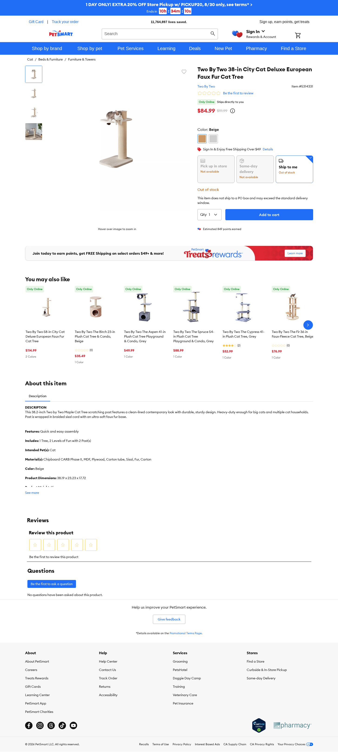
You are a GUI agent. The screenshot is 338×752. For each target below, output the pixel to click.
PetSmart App (35, 703)
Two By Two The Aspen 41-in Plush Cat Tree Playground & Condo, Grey (145, 336)
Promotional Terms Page (186, 633)
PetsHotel (180, 670)
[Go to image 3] (33, 112)
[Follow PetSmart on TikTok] (62, 725)
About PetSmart (37, 661)
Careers (31, 670)
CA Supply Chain (234, 744)
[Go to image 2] (33, 93)
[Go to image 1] (33, 74)
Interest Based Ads (207, 744)
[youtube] (73, 725)
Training (179, 686)
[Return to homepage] (61, 33)
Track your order (65, 22)
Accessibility (108, 695)
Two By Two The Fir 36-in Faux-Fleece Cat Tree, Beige (293, 334)
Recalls (144, 744)
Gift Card (36, 22)
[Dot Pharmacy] (292, 725)
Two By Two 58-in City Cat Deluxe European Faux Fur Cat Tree (45, 336)
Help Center (108, 661)
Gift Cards (33, 686)
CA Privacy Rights (262, 744)
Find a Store (255, 661)
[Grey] (213, 138)
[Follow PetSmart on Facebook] (29, 725)
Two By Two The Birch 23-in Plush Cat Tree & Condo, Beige (95, 336)
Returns (104, 686)
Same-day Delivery (261, 678)
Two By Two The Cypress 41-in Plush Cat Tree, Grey (243, 334)
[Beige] (202, 138)
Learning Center (37, 695)
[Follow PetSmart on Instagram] (40, 725)
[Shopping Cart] (304, 36)
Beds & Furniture (50, 59)
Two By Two (206, 86)
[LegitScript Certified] (259, 725)
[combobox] (160, 33)
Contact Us (107, 670)
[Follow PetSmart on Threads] (51, 725)
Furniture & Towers (81, 59)
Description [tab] (37, 396)
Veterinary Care (185, 695)
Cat (30, 59)
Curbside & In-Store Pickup (267, 670)
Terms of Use (160, 744)
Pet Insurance (183, 703)
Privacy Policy (182, 744)
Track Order (108, 678)
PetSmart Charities (39, 712)
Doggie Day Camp (187, 678)
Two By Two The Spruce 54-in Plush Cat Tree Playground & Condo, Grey (193, 336)
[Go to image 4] (33, 131)
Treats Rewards (36, 678)
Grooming (180, 661)
